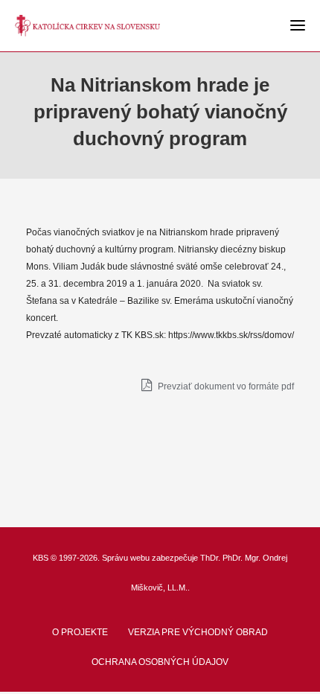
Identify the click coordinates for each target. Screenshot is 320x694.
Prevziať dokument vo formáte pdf (225, 386)
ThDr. (210, 557)
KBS (40, 557)
